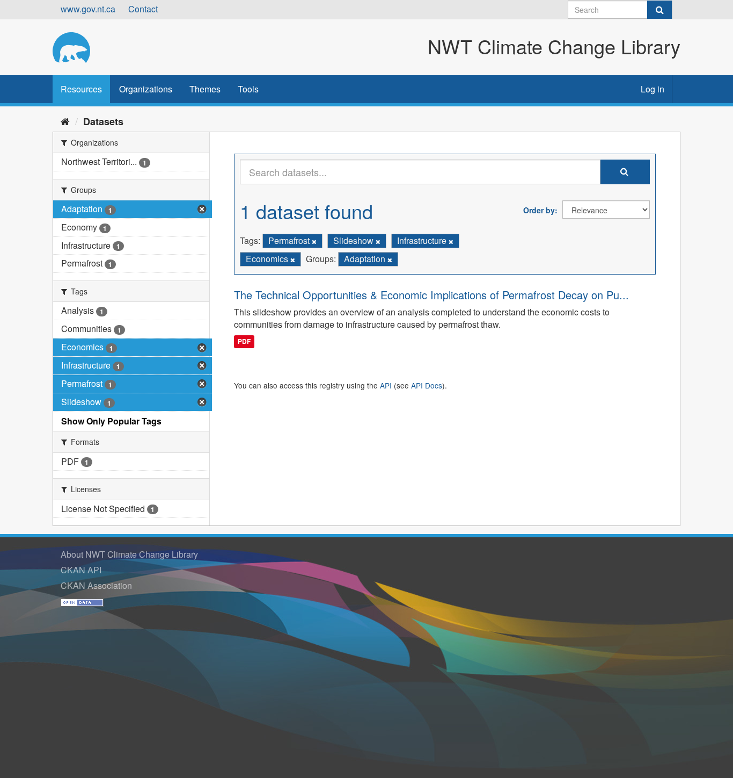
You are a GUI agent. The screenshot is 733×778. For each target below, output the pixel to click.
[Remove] (314, 241)
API (386, 385)
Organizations (145, 89)
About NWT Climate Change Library (129, 554)
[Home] (65, 121)
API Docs (426, 385)
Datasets (103, 121)
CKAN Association (96, 585)
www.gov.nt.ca (88, 9)
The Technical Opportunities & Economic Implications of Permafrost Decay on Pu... (431, 294)
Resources (81, 89)
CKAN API (81, 570)
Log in (652, 89)
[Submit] (659, 10)
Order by (539, 210)
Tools (248, 89)
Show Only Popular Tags (111, 421)
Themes (205, 89)
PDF (244, 341)
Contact (143, 9)
